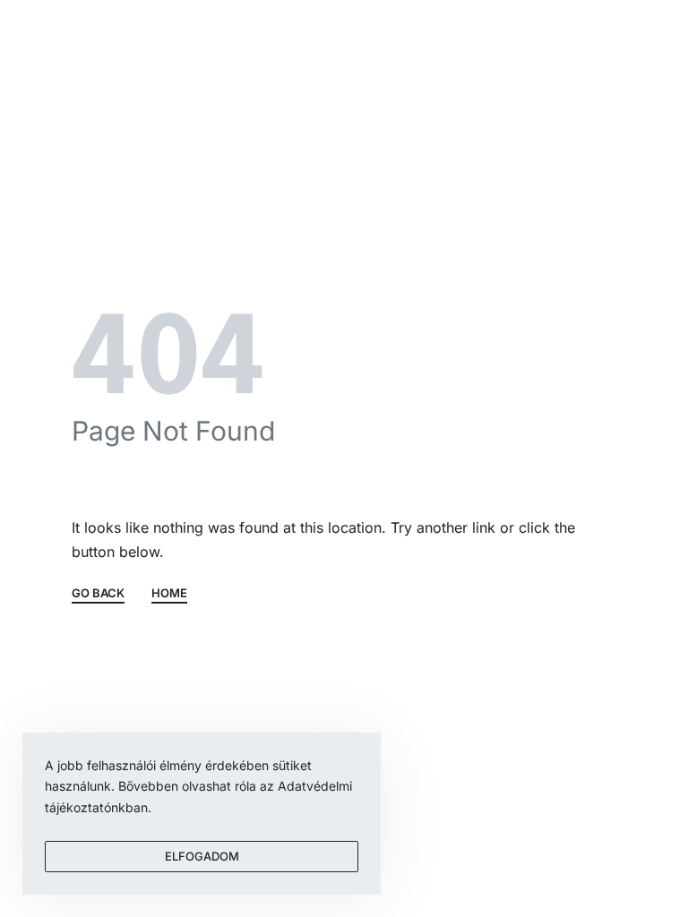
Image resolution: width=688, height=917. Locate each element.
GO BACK (98, 593)
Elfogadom (202, 856)
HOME (169, 593)
